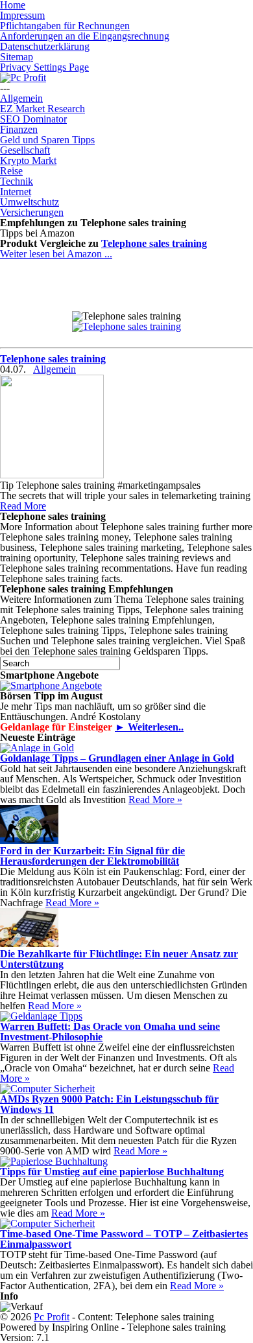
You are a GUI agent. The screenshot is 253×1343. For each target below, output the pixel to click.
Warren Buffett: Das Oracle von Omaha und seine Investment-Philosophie (110, 1031)
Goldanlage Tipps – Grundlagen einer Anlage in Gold (117, 758)
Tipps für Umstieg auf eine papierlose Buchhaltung (112, 1171)
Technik (16, 181)
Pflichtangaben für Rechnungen (65, 25)
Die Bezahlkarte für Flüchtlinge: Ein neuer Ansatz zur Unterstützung (119, 959)
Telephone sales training (154, 243)
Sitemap (16, 56)
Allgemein (21, 98)
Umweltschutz (29, 201)
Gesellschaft (25, 150)
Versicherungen (32, 212)
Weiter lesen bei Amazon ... (56, 253)
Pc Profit (51, 1316)
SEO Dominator (33, 118)
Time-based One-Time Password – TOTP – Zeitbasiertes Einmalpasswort (124, 1239)
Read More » (155, 799)
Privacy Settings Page (44, 67)
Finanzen (19, 129)
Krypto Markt (28, 160)
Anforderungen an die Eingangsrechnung (84, 35)
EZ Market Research (42, 108)
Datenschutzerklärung (45, 46)
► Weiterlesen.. (149, 726)
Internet (15, 191)
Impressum (22, 15)
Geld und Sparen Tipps (47, 139)
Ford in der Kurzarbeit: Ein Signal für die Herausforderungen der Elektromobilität (92, 856)
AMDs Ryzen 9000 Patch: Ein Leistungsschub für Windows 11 (109, 1104)
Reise (11, 170)
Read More (23, 505)
